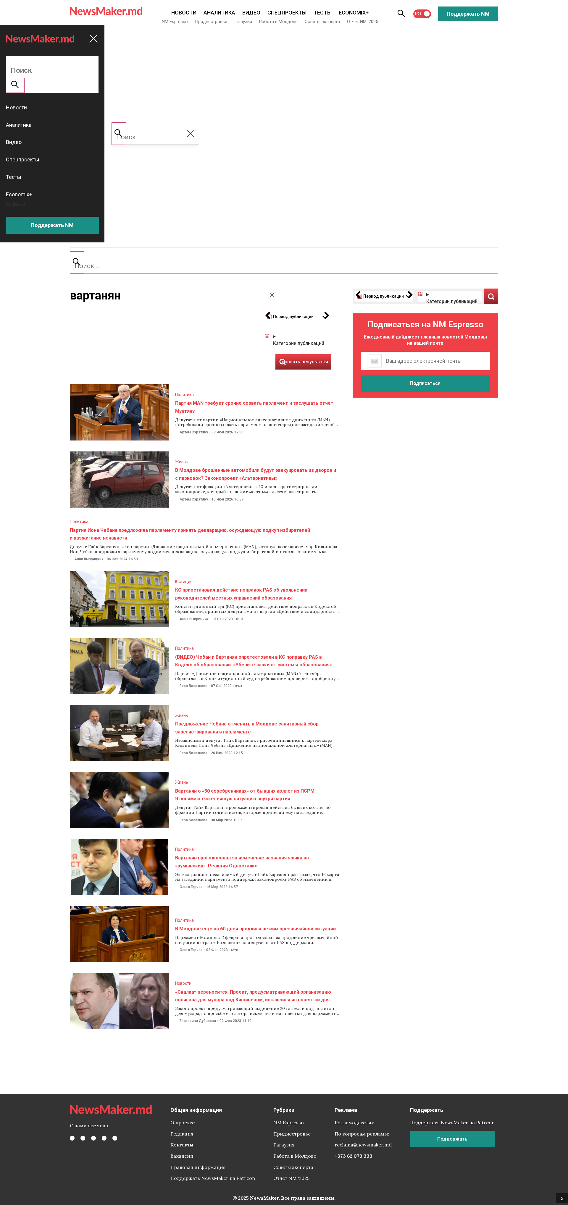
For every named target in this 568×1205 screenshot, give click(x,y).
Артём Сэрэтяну (194, 432)
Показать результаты (491, 296)
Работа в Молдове (278, 21)
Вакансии (181, 1156)
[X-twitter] (82, 1138)
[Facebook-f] (72, 1138)
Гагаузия (243, 21)
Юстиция (184, 581)
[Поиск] (77, 262)
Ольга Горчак (191, 887)
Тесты (323, 12)
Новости (183, 12)
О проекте (182, 1122)
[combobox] (284, 266)
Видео (251, 12)
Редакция (181, 1134)
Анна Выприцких (88, 559)
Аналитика (219, 12)
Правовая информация (198, 1167)
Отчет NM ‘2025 (362, 21)
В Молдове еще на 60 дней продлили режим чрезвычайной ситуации (255, 929)
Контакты (181, 1145)
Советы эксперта (322, 21)
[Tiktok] (104, 1138)
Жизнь (181, 461)
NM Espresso (175, 21)
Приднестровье (211, 21)
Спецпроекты (286, 12)
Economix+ (354, 12)
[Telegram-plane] (114, 1138)
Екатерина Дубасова (198, 1021)
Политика (184, 394)
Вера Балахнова (193, 686)
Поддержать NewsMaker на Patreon (212, 1178)
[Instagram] (93, 1138)
